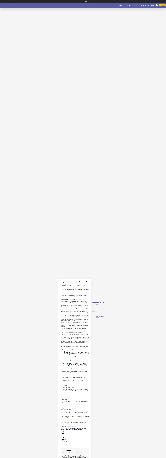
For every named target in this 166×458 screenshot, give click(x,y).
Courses (135, 5)
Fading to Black (98, 304)
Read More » (97, 305)
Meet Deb (120, 5)
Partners (142, 5)
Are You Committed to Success (100, 316)
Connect (152, 5)
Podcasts (147, 5)
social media (76, 302)
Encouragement (128, 5)
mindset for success (67, 409)
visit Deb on (89, 1)
